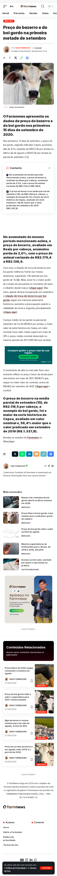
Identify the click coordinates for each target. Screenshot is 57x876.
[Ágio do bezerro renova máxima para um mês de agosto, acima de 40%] (44, 728)
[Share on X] (15, 58)
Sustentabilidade (30, 569)
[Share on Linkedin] (29, 454)
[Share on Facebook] (9, 58)
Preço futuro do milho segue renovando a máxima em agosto (19, 671)
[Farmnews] (28, 6)
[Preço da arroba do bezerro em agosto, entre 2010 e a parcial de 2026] (44, 754)
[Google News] (21, 860)
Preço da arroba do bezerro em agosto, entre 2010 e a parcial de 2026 (19, 749)
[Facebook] (49, 466)
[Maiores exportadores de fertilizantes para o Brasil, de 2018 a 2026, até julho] (11, 549)
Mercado (8, 21)
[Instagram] (26, 860)
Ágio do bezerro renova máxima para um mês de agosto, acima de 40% (17, 723)
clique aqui (36, 288)
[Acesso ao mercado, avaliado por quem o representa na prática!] (11, 564)
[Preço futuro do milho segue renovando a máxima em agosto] (44, 675)
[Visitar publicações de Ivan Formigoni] (6, 49)
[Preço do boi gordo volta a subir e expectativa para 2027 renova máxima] (44, 701)
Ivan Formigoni (22, 48)
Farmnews (33, 437)
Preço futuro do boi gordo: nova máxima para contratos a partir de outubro (37, 516)
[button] (46, 868)
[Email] (36, 454)
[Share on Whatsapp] (22, 454)
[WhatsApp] (35, 860)
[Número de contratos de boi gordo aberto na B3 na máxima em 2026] (11, 502)
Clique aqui (41, 386)
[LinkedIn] (52, 466)
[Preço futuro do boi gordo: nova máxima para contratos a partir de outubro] (11, 518)
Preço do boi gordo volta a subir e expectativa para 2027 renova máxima (18, 697)
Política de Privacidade (16, 868)
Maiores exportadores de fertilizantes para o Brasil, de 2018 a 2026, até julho (36, 547)
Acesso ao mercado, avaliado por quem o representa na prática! (36, 563)
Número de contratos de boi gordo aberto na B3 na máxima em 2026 (36, 500)
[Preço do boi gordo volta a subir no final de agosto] (11, 534)
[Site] (45, 466)
